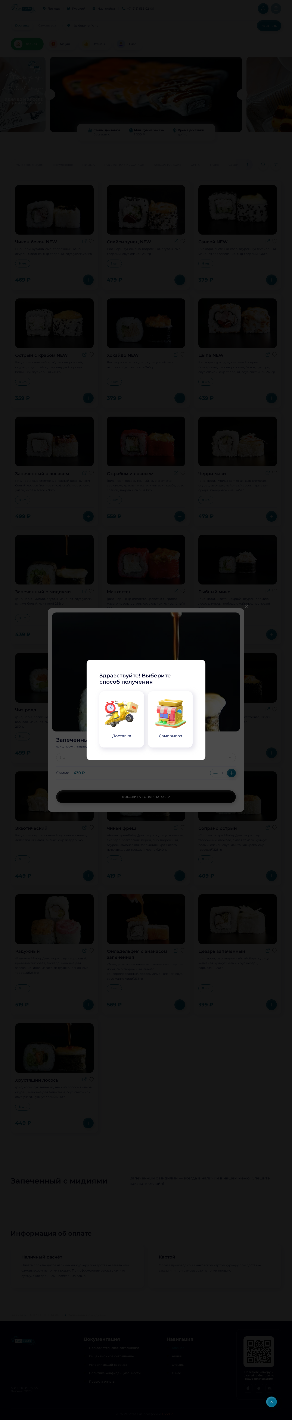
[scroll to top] (271, 1402)
